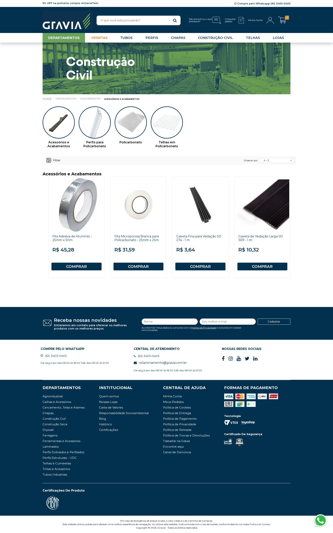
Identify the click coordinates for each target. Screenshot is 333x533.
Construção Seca (55, 424)
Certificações (108, 430)
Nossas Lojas (108, 402)
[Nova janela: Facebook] (223, 358)
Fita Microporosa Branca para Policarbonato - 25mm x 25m (136, 238)
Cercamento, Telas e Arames (64, 407)
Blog (102, 418)
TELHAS (253, 38)
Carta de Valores (111, 407)
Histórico (105, 424)
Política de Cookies (177, 407)
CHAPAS (178, 38)
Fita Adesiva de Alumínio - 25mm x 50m (72, 238)
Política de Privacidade (203, 327)
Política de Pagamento (180, 418)
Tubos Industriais (55, 474)
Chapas (48, 413)
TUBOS (126, 38)
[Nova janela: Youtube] (239, 358)
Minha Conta (172, 396)
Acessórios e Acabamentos (122, 99)
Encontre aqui (173, 446)
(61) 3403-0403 (56, 356)
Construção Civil (66, 98)
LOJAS (278, 38)
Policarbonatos (90, 98)
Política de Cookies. (260, 524)
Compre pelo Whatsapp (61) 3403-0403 (263, 3)
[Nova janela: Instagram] (231, 358)
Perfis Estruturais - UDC (60, 458)
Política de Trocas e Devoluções (186, 435)
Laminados (51, 446)
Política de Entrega (177, 413)
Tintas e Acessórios (56, 469)
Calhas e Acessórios (57, 402)
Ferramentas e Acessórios (61, 441)
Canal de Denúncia (177, 452)
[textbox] (139, 20)
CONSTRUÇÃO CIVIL (215, 38)
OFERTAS (99, 38)
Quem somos (109, 396)
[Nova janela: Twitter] (247, 358)
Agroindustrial (53, 396)
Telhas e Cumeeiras (57, 463)
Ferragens (50, 435)
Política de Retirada (177, 430)
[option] (59, 129)
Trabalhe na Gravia (176, 441)
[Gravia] (68, 20)
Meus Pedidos (173, 402)
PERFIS (151, 38)
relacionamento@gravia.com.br (163, 363)
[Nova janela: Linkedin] (255, 358)
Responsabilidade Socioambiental (124, 413)
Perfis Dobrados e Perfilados (63, 452)
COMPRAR (76, 266)
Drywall (48, 430)
